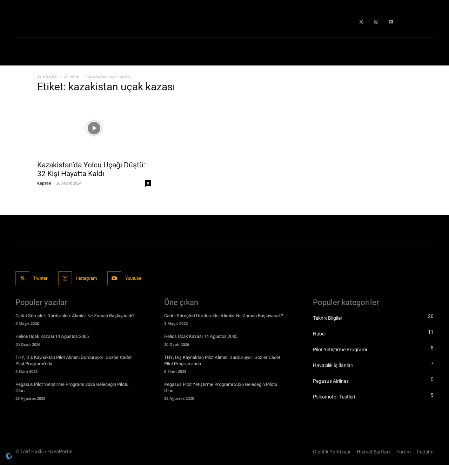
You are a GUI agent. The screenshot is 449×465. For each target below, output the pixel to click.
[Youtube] (391, 22)
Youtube (133, 278)
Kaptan (44, 183)
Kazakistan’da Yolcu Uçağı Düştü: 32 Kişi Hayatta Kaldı (91, 169)
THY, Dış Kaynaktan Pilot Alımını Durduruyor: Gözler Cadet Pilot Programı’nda (73, 360)
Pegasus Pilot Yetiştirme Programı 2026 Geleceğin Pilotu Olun (71, 387)
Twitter (40, 278)
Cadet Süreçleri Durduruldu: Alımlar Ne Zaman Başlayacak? (74, 315)
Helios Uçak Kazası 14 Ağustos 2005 (52, 336)
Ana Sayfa (47, 76)
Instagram (86, 278)
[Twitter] (361, 22)
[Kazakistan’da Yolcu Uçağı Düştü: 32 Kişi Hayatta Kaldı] (94, 128)
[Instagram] (376, 22)
